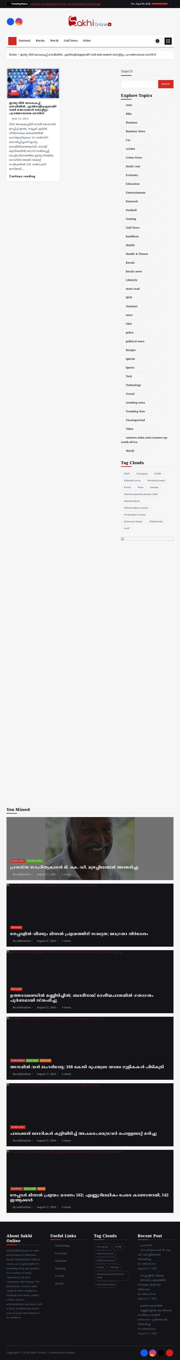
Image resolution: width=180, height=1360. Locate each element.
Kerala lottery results (137, 508)
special (130, 359)
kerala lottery (133, 501)
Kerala (40, 41)
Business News (135, 131)
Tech (129, 376)
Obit (129, 324)
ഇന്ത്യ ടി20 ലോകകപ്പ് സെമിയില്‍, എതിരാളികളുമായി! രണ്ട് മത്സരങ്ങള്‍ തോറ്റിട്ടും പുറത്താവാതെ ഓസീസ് (88, 55)
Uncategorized (135, 420)
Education (133, 184)
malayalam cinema (136, 515)
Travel (130, 394)
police (130, 333)
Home (13, 55)
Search (127, 71)
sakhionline (24, 874)
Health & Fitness (137, 254)
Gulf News (71, 41)
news (129, 315)
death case (133, 166)
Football (131, 210)
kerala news (134, 271)
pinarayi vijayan (134, 521)
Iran (141, 487)
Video (129, 429)
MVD (129, 297)
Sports (14, 94)
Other (87, 41)
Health (130, 245)
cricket (130, 149)
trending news (135, 403)
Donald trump (133, 480)
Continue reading (22, 176)
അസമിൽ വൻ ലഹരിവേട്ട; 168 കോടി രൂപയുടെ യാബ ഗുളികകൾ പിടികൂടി (87, 1067)
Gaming (131, 219)
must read (133, 289)
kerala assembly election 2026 (142, 494)
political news (135, 341)
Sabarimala (157, 521)
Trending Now (135, 411)
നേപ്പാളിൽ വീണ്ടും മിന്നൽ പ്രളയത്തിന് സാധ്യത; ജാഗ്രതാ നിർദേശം (79, 934)
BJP (128, 474)
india (128, 487)
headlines (132, 236)
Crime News (134, 158)
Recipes (131, 350)
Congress (142, 474)
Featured (132, 201)
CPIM (158, 474)
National (24, 41)
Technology (133, 385)
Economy (132, 175)
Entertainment (136, 193)
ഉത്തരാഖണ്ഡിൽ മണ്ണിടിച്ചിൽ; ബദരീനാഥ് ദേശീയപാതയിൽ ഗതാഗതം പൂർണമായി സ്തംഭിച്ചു (155, 1315)
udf (127, 528)
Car (128, 140)
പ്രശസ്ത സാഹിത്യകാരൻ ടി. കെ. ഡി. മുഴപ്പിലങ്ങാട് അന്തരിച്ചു (65, 4)
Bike (128, 114)
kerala (155, 487)
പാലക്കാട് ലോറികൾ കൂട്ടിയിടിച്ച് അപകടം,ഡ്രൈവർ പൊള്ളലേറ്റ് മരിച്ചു (83, 1133)
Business (131, 123)
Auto (129, 105)
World (54, 41)
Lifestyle (131, 280)
